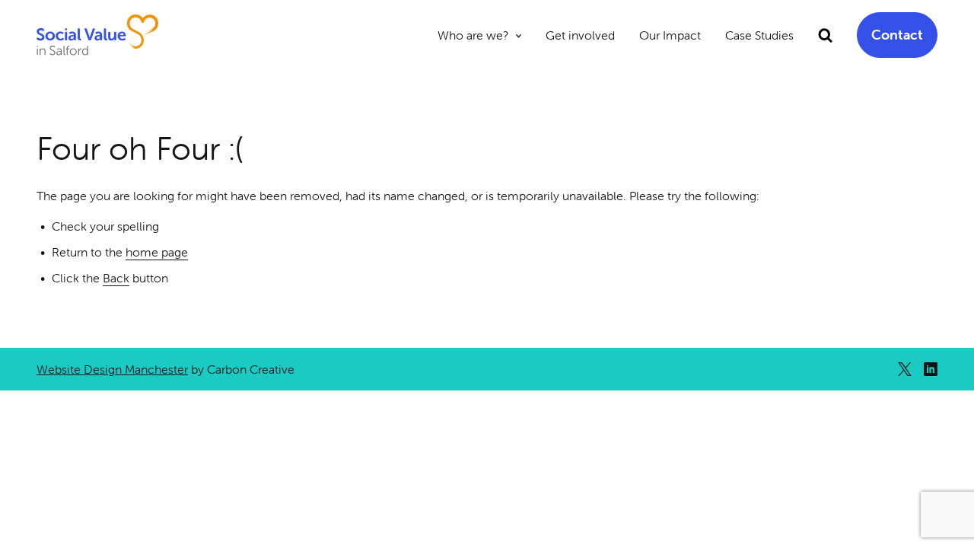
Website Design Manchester (112, 369)
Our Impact (670, 35)
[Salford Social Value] (97, 35)
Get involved (580, 35)
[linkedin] (930, 369)
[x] (905, 369)
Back (116, 277)
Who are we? (473, 35)
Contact (897, 34)
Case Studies (759, 35)
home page (157, 252)
